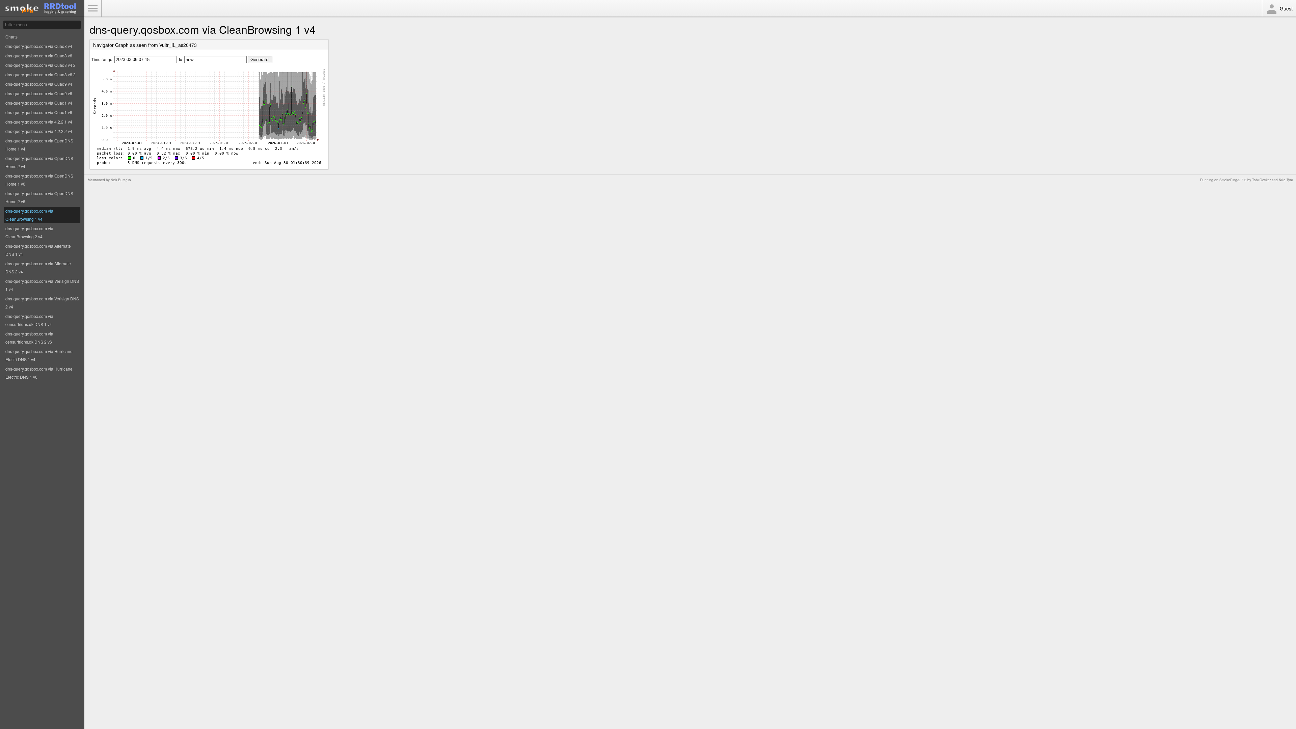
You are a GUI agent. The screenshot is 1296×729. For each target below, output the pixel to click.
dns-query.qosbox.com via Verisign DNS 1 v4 (42, 285)
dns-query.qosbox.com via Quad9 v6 (38, 93)
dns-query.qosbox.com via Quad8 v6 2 (40, 74)
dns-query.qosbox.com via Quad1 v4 (38, 103)
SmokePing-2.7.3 (1232, 180)
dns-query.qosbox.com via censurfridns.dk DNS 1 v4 (29, 320)
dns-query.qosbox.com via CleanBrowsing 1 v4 (29, 215)
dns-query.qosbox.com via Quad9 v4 (38, 84)
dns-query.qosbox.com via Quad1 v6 (38, 112)
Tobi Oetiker (1261, 180)
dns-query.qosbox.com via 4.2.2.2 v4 (38, 131)
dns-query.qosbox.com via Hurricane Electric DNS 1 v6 (39, 373)
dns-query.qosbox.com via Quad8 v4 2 (40, 65)
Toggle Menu (92, 8)
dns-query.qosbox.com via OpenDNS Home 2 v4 (39, 162)
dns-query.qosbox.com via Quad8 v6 (38, 55)
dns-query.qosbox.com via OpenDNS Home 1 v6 (39, 180)
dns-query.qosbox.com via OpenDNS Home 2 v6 (39, 197)
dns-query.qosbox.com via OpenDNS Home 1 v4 (39, 145)
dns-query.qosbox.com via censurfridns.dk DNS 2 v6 (29, 338)
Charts (11, 36)
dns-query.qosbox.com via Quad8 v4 (38, 46)
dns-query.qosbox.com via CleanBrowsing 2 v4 (29, 232)
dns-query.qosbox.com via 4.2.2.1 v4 (38, 122)
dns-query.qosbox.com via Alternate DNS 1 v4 (38, 250)
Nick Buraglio (121, 180)
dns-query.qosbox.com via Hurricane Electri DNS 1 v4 (39, 355)
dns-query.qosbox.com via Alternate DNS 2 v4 (38, 267)
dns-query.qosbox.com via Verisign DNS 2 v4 (42, 302)
